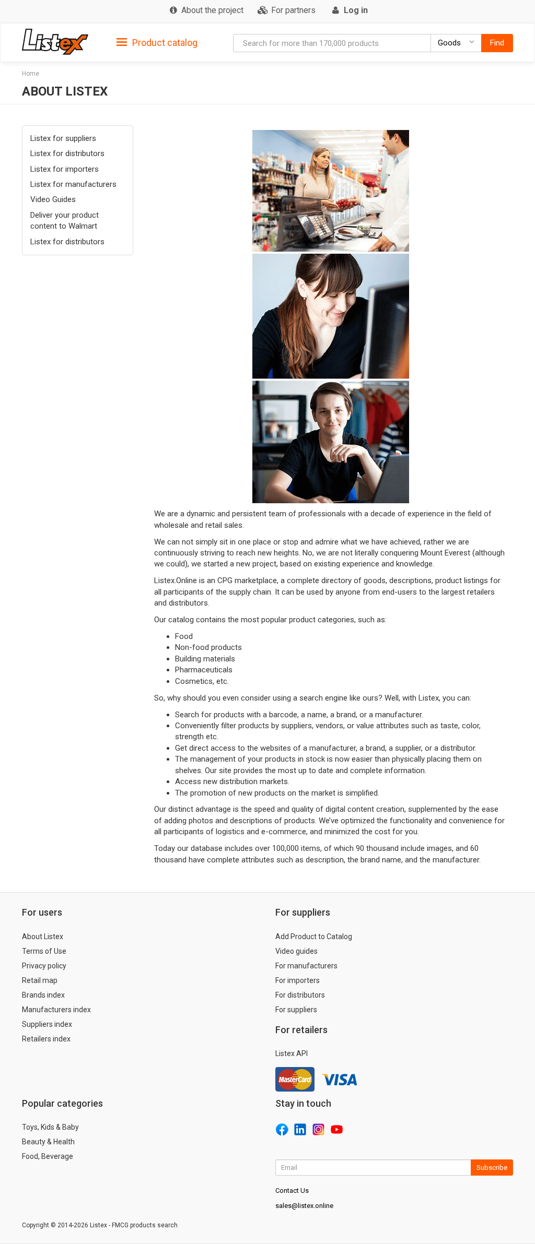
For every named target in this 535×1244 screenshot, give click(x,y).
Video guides (296, 951)
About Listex (42, 936)
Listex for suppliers (63, 138)
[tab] (157, 42)
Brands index (43, 995)
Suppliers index (47, 1024)
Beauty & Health (48, 1142)
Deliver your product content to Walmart (64, 220)
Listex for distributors (67, 153)
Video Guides (53, 199)
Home (30, 73)
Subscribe (491, 1167)
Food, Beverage (47, 1156)
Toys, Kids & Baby (50, 1127)
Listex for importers (64, 169)
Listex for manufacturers (73, 184)
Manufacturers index (56, 1009)
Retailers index (46, 1039)
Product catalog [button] (163, 42)
